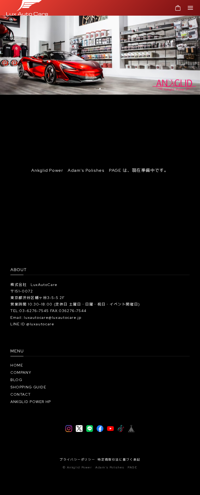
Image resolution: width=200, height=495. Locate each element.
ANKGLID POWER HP (30, 401)
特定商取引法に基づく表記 (119, 459)
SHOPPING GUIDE (28, 387)
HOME (16, 365)
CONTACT (20, 394)
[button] (95, 88)
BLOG (16, 379)
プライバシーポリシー (77, 459)
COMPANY (20, 372)
